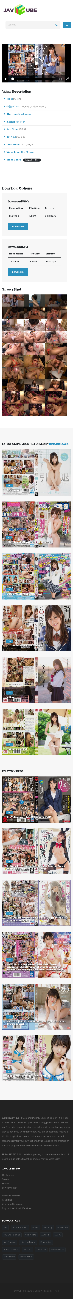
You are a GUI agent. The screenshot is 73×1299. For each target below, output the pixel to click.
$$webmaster (9, 1187)
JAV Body (48, 1227)
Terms (5, 1179)
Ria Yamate (9, 1256)
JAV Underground (12, 1235)
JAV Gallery (62, 1227)
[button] (60, 78)
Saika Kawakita (11, 1249)
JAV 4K (35, 1227)
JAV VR (58, 1235)
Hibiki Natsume (28, 1242)
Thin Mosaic (27, 152)
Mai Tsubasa (10, 1242)
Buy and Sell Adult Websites (16, 1208)
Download (18, 226)
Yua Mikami (30, 1235)
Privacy (6, 1183)
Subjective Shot (32, 160)
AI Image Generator (12, 1204)
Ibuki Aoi (28, 1249)
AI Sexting (7, 1199)
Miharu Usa (45, 1242)
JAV (5, 1227)
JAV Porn (45, 1235)
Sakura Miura (26, 1256)
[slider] (33, 78)
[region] (36, 63)
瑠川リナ (21, 121)
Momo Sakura (57, 1249)
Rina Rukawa (25, 114)
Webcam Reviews (11, 1195)
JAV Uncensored (19, 1227)
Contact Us (8, 1175)
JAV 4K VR (41, 1249)
